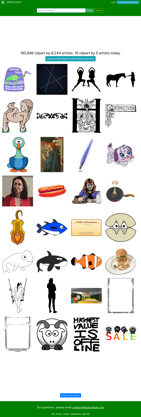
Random (99, 10)
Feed (84, 414)
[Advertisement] (70, 34)
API (88, 414)
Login (113, 2)
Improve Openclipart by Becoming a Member (70, 58)
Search (90, 10)
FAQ (53, 414)
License (66, 414)
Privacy (59, 414)
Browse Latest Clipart (70, 395)
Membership (76, 414)
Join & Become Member (128, 2)
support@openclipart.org (88, 407)
